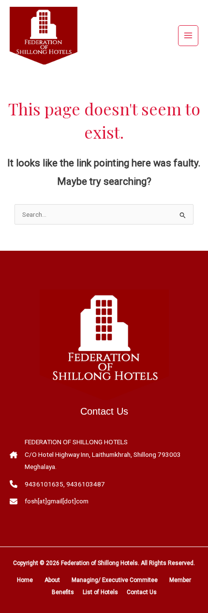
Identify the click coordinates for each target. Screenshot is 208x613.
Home (25, 580)
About (52, 580)
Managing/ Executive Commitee (115, 580)
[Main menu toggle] (188, 35)
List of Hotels (100, 592)
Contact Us (142, 592)
